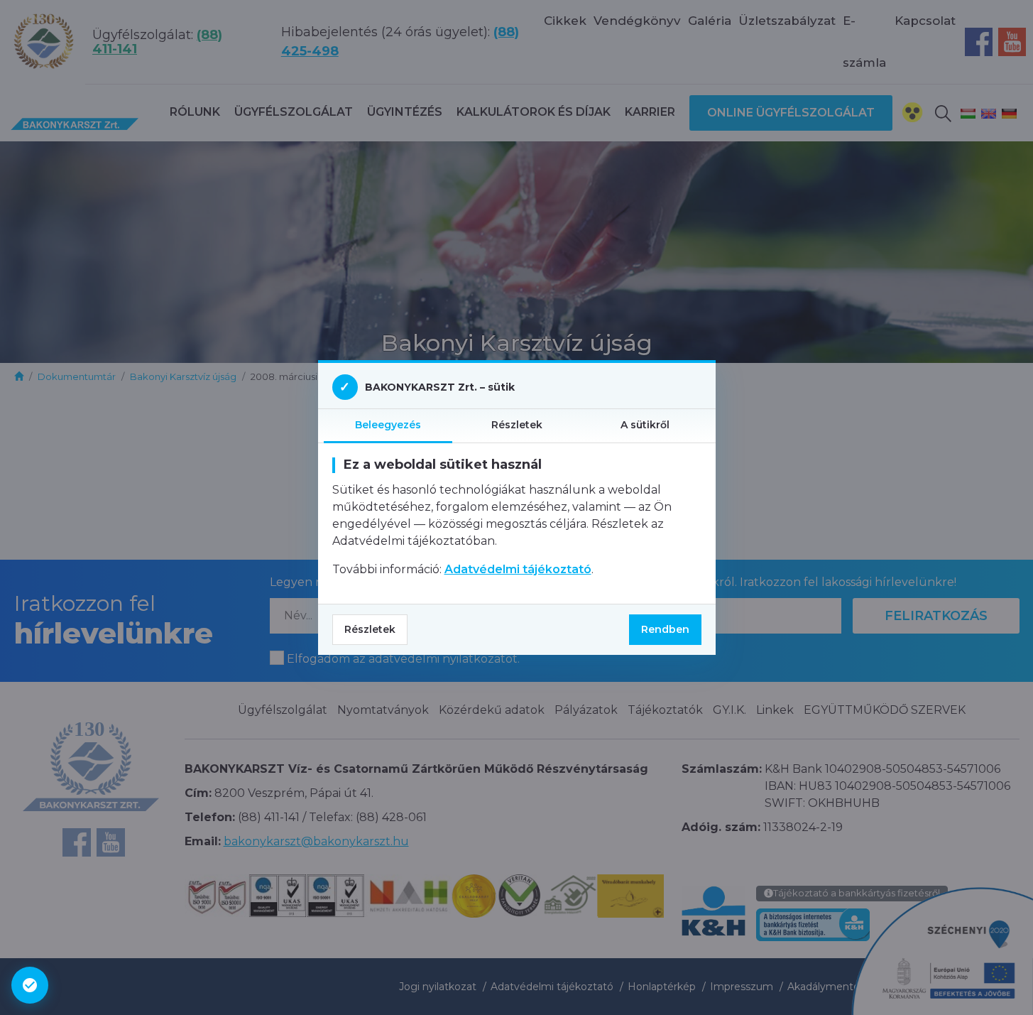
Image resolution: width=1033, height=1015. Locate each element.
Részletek (369, 629)
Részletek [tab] (516, 424)
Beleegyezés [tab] (388, 424)
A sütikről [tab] (645, 424)
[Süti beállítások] (29, 985)
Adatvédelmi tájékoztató (517, 569)
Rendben (665, 629)
